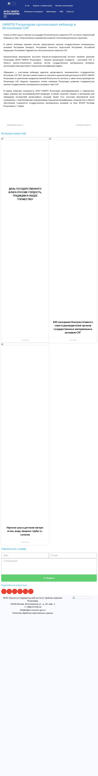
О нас (27, 6)
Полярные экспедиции (33, 11)
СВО (61, 11)
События (70, 11)
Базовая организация (64, 6)
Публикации (51, 11)
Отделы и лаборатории (42, 6)
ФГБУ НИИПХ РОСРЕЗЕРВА (12, 12)
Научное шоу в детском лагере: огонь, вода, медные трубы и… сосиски (25, 531)
